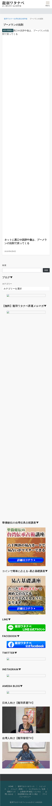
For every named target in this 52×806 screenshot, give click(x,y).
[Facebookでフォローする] (21, 778)
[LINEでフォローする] (30, 778)
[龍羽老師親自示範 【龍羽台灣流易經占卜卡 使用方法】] (26, 755)
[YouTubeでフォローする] (35, 778)
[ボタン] (42, 4)
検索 (4, 265)
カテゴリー (7, 284)
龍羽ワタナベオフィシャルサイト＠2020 (26, 802)
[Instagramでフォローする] (26, 778)
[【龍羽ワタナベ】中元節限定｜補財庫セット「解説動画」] (26, 720)
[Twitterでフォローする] (16, 778)
